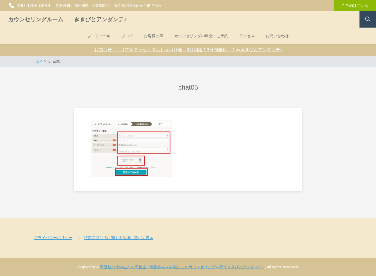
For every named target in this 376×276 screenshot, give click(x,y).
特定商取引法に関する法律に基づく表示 (118, 237)
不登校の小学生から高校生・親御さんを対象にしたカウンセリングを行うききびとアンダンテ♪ (182, 267)
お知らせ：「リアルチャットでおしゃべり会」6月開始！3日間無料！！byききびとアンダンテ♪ (188, 49)
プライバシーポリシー (53, 237)
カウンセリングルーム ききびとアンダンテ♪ (67, 19)
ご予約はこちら (354, 5)
